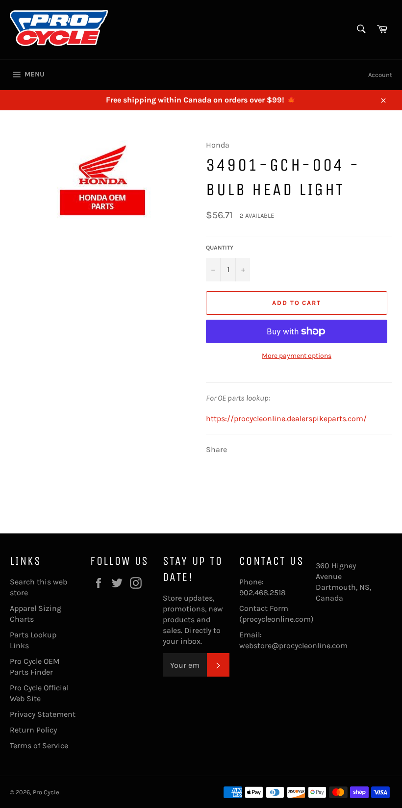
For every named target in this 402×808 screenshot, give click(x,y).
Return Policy (33, 729)
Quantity (219, 247)
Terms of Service (39, 745)
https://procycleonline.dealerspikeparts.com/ (286, 418)
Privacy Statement (42, 714)
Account (380, 74)
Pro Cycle (46, 792)
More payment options (296, 356)
